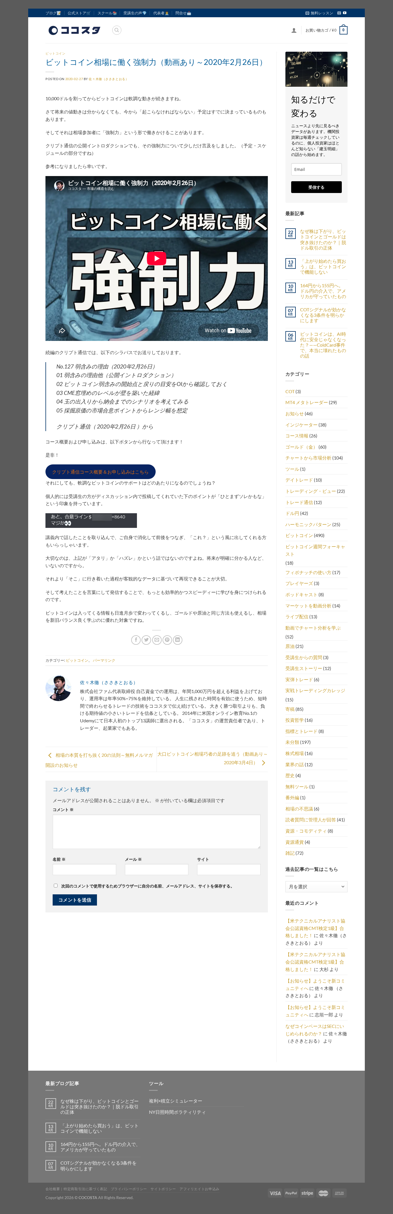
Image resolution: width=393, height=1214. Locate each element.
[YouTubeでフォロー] (344, 13)
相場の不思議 (299, 808)
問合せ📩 (183, 13)
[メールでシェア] (157, 640)
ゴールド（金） (301, 446)
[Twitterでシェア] (146, 640)
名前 (59, 859)
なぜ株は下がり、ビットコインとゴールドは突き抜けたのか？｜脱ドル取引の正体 (323, 239)
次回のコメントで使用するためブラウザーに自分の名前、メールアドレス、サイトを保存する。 (147, 885)
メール (133, 859)
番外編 (292, 797)
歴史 (290, 775)
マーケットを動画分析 (308, 605)
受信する (316, 187)
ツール (292, 469)
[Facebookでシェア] (136, 640)
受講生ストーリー (303, 668)
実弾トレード (299, 679)
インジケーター (301, 424)
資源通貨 (294, 842)
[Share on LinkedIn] (177, 640)
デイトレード (299, 479)
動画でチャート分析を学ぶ (313, 627)
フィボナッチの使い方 (308, 572)
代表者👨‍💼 (161, 13)
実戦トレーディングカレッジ (315, 690)
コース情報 (296, 435)
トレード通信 (299, 502)
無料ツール (296, 786)
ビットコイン (55, 53)
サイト (203, 859)
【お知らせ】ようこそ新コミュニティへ (315, 984)
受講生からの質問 (303, 657)
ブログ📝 (53, 13)
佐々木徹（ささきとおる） (109, 79)
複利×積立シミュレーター (175, 1100)
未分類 (292, 742)
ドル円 (292, 513)
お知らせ (294, 413)
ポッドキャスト (301, 594)
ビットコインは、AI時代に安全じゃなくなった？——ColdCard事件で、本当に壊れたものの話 (323, 345)
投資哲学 (294, 720)
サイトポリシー (163, 1189)
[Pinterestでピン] (167, 640)
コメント (63, 809)
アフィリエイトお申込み (200, 1189)
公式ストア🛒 (79, 13)
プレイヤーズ (299, 583)
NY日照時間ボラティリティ (177, 1112)
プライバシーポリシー (129, 1189)
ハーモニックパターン (308, 524)
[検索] (116, 30)
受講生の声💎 (135, 13)
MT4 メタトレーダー (306, 402)
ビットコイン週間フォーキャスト (315, 550)
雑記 (290, 853)
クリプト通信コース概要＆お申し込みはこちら (100, 471)
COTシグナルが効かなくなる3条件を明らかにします (323, 315)
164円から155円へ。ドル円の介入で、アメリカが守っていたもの (323, 291)
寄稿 (290, 709)
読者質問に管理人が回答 (310, 819)
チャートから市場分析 (308, 457)
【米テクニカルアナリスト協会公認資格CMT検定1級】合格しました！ (315, 928)
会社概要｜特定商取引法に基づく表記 (76, 1189)
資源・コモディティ (306, 830)
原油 (290, 646)
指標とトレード (301, 731)
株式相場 (294, 753)
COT (290, 391)
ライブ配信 (296, 616)
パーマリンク (104, 660)
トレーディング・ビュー (310, 491)
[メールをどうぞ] (339, 13)
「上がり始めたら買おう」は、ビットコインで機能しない (323, 266)
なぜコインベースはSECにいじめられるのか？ (314, 1029)
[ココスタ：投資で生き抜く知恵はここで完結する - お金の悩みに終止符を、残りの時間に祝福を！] (74, 30)
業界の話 (294, 764)
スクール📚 (107, 13)
